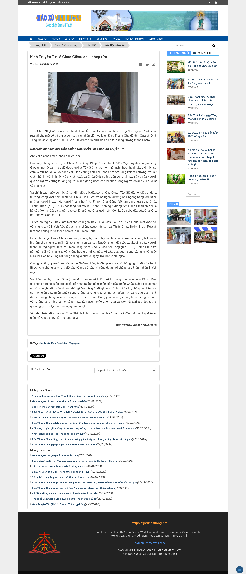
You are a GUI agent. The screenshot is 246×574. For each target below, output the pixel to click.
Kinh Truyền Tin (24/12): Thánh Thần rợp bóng (58, 504)
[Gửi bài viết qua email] (141, 64)
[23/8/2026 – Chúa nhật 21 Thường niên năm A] (176, 83)
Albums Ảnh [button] (64, 2)
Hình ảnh (173, 204)
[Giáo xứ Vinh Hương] (59, 20)
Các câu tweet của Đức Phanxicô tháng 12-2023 (59, 466)
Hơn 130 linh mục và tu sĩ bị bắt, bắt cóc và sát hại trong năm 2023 (70, 417)
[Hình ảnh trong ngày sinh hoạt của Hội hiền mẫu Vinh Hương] (206, 234)
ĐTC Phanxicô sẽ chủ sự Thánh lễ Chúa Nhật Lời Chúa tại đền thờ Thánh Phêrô (77, 412)
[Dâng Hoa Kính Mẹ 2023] (206, 217)
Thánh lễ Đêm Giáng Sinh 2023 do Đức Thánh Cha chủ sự (64, 498)
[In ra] (148, 64)
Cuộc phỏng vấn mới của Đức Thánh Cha (55, 406)
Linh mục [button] (48, 2)
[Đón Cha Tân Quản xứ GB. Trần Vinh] (179, 217)
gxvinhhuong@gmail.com (149, 543)
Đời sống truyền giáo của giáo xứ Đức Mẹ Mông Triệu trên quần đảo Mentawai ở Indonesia (84, 428)
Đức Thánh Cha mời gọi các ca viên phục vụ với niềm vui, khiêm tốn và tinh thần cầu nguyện (84, 482)
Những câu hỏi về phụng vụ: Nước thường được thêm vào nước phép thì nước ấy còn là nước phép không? (203, 157)
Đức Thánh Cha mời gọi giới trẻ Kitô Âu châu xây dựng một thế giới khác (73, 488)
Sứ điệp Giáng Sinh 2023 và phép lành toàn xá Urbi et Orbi (64, 493)
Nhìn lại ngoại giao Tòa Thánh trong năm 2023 (58, 433)
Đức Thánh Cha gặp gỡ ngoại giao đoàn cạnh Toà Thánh (64, 444)
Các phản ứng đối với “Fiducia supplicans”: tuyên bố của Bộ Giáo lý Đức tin (75, 461)
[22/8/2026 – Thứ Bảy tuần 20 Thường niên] (176, 137)
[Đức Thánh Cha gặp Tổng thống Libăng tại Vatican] (176, 119)
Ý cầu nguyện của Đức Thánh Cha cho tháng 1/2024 (61, 471)
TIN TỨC (56, 38)
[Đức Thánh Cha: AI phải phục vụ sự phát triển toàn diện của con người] (176, 100)
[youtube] (216, 2)
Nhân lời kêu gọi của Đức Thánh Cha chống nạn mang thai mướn (69, 396)
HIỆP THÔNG (85, 38)
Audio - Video (156, 38)
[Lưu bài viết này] (154, 64)
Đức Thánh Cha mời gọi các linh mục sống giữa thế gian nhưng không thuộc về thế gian (82, 439)
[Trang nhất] (31, 38)
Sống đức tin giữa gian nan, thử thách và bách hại (61, 477)
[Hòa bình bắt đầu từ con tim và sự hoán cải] (176, 179)
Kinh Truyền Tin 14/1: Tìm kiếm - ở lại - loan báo (59, 401)
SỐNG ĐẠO (102, 38)
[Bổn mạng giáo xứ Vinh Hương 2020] (179, 235)
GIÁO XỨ (42, 38)
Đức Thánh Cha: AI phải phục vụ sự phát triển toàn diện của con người (202, 100)
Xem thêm (193, 193)
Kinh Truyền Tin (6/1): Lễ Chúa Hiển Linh (55, 455)
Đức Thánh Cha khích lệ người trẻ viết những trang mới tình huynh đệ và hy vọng (78, 423)
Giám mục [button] (32, 2)
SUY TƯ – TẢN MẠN (134, 38)
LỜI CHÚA (69, 38)
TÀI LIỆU (116, 38)
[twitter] (209, 2)
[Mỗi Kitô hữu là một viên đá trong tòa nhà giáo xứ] (176, 66)
